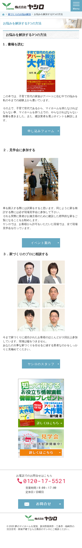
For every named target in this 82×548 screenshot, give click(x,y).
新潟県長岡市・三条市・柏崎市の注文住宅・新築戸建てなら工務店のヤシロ (40, 528)
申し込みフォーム (41, 131)
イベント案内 (41, 242)
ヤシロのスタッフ (41, 364)
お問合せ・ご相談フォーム (41, 504)
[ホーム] (3, 14)
